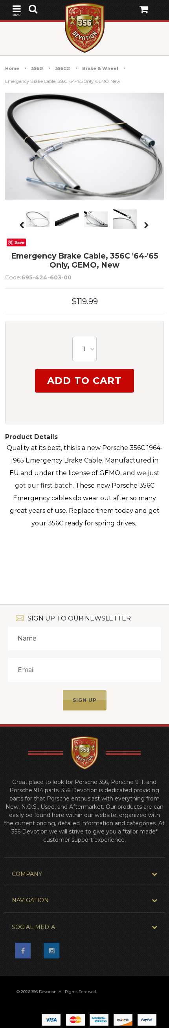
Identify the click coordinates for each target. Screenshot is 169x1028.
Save (19, 242)
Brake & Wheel (100, 68)
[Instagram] (54, 953)
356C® (62, 68)
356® (37, 68)
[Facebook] (25, 953)
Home (12, 68)
